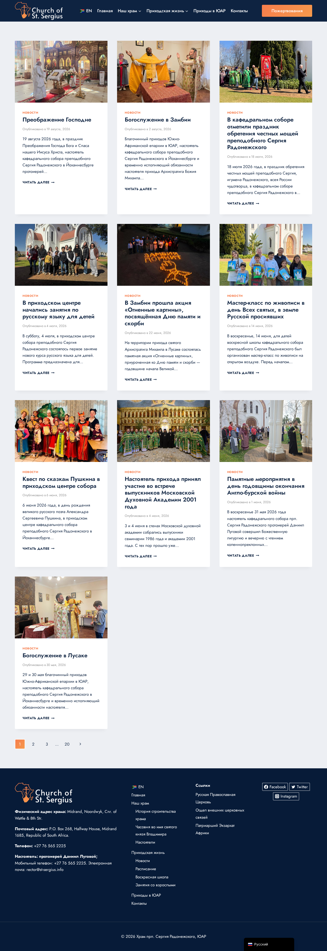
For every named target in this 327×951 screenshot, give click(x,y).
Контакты (239, 11)
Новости (30, 113)
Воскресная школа (151, 877)
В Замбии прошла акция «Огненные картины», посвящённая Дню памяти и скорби (163, 312)
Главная (105, 11)
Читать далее (39, 182)
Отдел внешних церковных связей (220, 813)
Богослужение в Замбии (158, 119)
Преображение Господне (57, 119)
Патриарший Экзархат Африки (215, 829)
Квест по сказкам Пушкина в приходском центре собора (61, 482)
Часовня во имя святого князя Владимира (156, 830)
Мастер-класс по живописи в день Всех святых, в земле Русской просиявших (265, 309)
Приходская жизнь (148, 852)
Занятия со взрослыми (155, 885)
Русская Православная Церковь (215, 798)
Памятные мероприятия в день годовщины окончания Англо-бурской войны (265, 486)
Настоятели (145, 842)
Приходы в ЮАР (209, 11)
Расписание (145, 869)
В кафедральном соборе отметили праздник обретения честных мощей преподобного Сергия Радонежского (262, 133)
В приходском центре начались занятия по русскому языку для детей (59, 309)
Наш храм (140, 803)
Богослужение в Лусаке (55, 655)
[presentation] (61, 72)
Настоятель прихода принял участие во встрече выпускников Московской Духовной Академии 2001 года (163, 493)
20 (67, 744)
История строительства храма (155, 815)
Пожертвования (287, 11)
